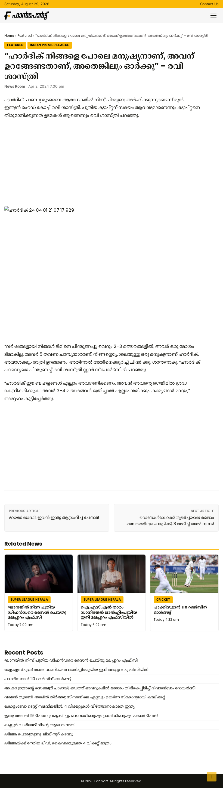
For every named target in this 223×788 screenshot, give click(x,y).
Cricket (163, 599)
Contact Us (209, 4)
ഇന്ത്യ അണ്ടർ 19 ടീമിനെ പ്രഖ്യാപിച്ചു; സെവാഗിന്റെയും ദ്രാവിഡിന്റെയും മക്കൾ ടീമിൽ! (81, 715)
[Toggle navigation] (213, 15)
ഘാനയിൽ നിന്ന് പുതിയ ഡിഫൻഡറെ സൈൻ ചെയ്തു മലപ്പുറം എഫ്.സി (37, 612)
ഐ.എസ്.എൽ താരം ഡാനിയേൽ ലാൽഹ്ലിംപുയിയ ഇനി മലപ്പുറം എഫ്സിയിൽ (109, 612)
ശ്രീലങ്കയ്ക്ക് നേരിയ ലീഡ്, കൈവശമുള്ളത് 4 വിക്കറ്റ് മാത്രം (58, 743)
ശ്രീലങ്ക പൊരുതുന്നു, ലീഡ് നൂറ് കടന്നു (38, 734)
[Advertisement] (102, 162)
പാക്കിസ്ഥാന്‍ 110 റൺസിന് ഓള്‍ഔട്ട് (180, 609)
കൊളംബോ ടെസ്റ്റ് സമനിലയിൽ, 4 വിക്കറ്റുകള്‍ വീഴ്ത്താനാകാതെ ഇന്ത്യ (69, 706)
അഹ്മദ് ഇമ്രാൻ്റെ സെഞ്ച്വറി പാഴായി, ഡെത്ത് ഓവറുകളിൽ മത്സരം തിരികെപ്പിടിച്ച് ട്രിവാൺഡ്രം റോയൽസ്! (100, 688)
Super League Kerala (29, 599)
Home (9, 36)
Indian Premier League (49, 45)
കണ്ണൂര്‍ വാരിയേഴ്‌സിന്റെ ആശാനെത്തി (39, 725)
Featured (24, 36)
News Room (14, 86)
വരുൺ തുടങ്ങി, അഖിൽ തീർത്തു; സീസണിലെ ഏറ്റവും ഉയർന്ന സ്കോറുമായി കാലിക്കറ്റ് (84, 697)
